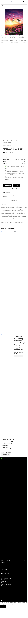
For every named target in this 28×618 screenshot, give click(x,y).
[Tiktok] (10, 593)
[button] (5, 454)
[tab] (14, 200)
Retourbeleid (4, 581)
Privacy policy (4, 585)
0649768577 (4, 569)
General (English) (7, 142)
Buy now (16, 185)
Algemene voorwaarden (6, 584)
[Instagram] (6, 593)
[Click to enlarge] (3, 32)
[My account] (21, 2)
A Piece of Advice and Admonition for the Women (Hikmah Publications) (7, 443)
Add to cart (8, 185)
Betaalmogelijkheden (5, 582)
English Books (14, 140)
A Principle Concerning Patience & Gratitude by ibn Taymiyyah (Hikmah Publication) (20, 343)
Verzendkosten (4, 579)
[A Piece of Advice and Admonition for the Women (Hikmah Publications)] (7, 281)
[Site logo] (14, 1)
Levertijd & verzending (6, 578)
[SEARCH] (25, 5)
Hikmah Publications (5, 451)
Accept (3, 606)
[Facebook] (2, 593)
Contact (2, 576)
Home (4, 140)
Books (8, 140)
